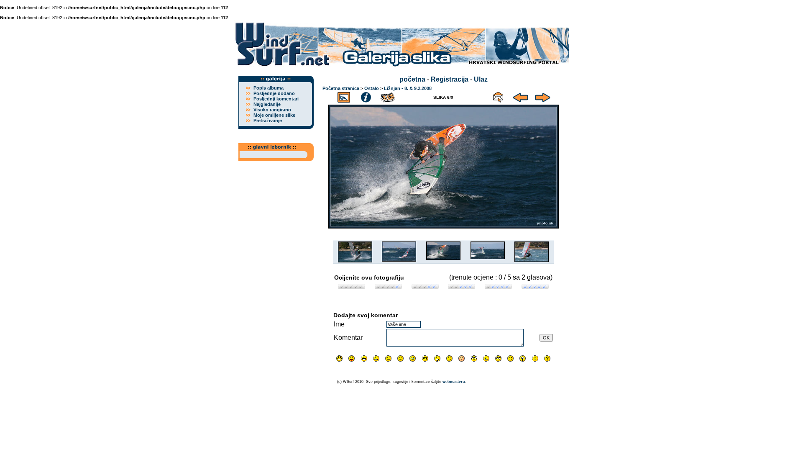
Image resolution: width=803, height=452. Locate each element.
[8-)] (425, 358)
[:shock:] (474, 358)
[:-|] (388, 358)
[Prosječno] (425, 286)
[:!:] (535, 358)
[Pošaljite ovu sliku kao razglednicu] (498, 96)
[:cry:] (412, 358)
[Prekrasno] (535, 286)
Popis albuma (268, 87)
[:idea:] (522, 358)
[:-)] (376, 358)
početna (412, 79)
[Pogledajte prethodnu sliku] (520, 96)
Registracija (449, 79)
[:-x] (486, 358)
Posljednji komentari (276, 98)
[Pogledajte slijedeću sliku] (542, 96)
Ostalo (371, 88)
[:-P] (351, 358)
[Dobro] (461, 286)
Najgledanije (267, 104)
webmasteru (453, 382)
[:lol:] (339, 358)
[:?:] (547, 358)
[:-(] (400, 358)
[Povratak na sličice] (344, 96)
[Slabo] (388, 286)
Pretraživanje (267, 120)
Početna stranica (340, 88)
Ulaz (481, 79)
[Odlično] (498, 286)
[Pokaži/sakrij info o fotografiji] (366, 96)
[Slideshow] (388, 96)
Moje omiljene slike (274, 115)
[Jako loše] (351, 286)
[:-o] (437, 358)
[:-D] (364, 358)
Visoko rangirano (272, 109)
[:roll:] (498, 358)
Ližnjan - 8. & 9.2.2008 (408, 88)
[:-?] (449, 358)
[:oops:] (461, 358)
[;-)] (510, 358)
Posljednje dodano (274, 93)
